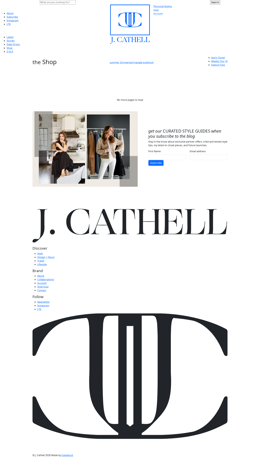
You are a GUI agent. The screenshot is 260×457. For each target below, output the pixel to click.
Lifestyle (42, 264)
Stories (11, 40)
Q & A (10, 51)
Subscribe (12, 17)
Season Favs (218, 65)
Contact (41, 290)
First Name (154, 151)
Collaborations (45, 279)
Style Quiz (43, 286)
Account (158, 13)
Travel (40, 260)
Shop (9, 48)
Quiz (156, 10)
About (10, 13)
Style (40, 253)
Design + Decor (46, 257)
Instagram (13, 20)
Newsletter (43, 302)
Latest (10, 37)
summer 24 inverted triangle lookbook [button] (132, 62)
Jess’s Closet (218, 57)
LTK (9, 24)
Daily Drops (13, 44)
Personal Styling (162, 6)
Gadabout (67, 455)
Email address (198, 151)
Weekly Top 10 (219, 61)
